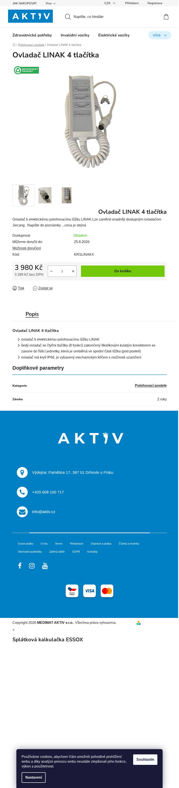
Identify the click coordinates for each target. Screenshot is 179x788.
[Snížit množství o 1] (51, 271)
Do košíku (122, 271)
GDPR (76, 551)
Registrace (155, 3)
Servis (58, 543)
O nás (44, 543)
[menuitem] (32, 35)
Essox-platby (25, 543)
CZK (107, 3)
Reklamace (76, 543)
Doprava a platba (101, 543)
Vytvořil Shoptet (155, 622)
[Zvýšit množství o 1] (73, 271)
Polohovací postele (151, 385)
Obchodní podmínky (30, 551)
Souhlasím (145, 759)
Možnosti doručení (26, 248)
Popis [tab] (32, 313)
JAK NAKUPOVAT (24, 3)
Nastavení (33, 777)
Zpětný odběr (57, 551)
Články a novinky (129, 543)
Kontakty (92, 551)
